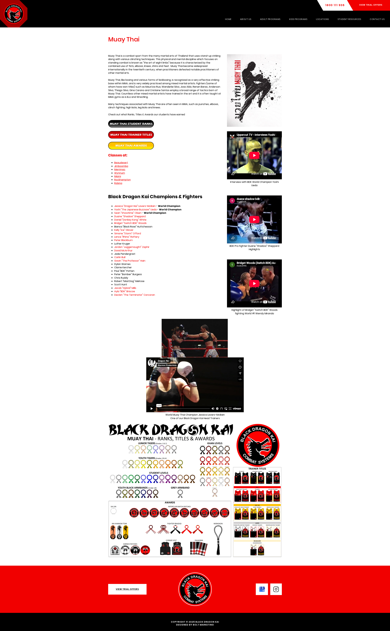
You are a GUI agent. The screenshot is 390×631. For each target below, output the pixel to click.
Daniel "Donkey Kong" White (130, 220)
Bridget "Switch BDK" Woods (130, 223)
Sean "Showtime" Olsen (127, 213)
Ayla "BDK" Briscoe (124, 291)
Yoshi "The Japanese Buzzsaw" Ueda (135, 209)
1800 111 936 (335, 5)
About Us (245, 19)
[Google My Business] (262, 589)
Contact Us (377, 19)
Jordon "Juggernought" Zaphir (131, 247)
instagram (276, 589)
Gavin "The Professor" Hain (129, 260)
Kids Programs (298, 19)
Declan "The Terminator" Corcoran (134, 295)
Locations (322, 19)
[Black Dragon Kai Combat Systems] (13, 13)
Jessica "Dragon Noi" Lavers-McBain (135, 206)
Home (228, 19)
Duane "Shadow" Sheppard (130, 216)
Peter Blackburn (123, 240)
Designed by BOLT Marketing (195, 624)
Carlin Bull (119, 257)
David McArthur (123, 250)
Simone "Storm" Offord (127, 233)
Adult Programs (270, 19)
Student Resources (349, 19)
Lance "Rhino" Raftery (126, 237)
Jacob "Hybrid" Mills (125, 288)
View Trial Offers (127, 589)
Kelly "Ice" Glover (123, 230)
